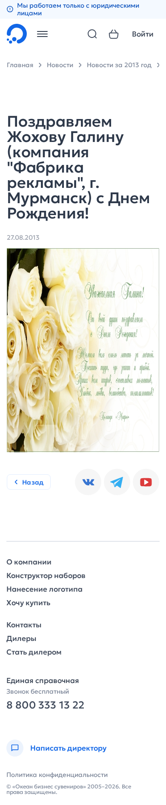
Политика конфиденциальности (57, 775)
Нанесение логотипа (44, 589)
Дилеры (21, 638)
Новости (60, 65)
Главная (20, 65)
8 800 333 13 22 (45, 705)
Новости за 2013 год (119, 65)
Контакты (23, 625)
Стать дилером (34, 652)
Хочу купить (28, 603)
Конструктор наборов (46, 575)
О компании (29, 562)
